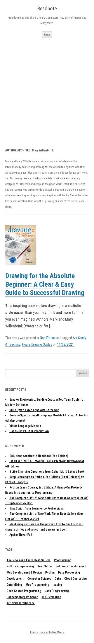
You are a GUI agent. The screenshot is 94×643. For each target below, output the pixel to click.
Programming (62, 560)
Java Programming (57, 591)
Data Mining (14, 584)
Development (15, 578)
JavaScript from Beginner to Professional (37, 508)
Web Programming (37, 584)
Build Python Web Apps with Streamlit (34, 410)
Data (58, 578)
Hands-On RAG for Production (29, 431)
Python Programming (20, 566)
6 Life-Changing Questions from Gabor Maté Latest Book (46, 471)
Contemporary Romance (22, 597)
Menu (47, 34)
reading (57, 584)
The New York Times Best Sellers (28, 560)
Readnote (47, 8)
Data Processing (69, 572)
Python (50, 572)
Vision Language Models (25, 426)
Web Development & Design (24, 572)
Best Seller (44, 566)
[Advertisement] (47, 87)
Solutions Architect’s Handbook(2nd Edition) (38, 456)
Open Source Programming (24, 591)
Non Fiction (48, 338)
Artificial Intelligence (21, 603)
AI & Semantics (51, 597)
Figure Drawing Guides (37, 344)
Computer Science (39, 578)
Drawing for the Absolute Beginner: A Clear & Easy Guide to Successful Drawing (44, 284)
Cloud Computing (75, 578)
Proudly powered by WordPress (47, 632)
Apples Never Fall (20, 534)
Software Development (71, 566)
